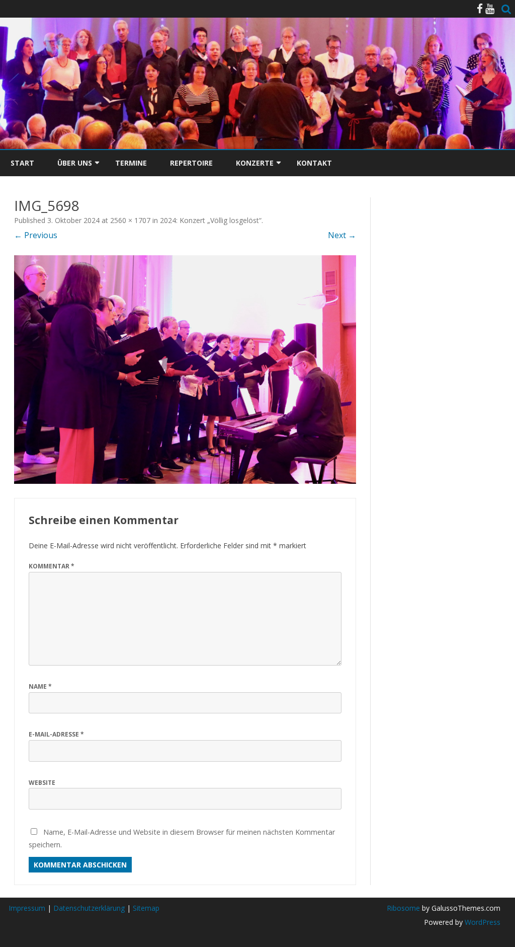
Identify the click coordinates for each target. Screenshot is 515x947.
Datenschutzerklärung (89, 908)
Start (22, 163)
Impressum (27, 908)
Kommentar (51, 566)
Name (40, 686)
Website (42, 782)
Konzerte (255, 163)
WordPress (481, 922)
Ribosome (403, 908)
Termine (131, 163)
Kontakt (314, 163)
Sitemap (146, 908)
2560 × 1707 (130, 220)
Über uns (74, 163)
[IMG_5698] (185, 369)
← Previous (35, 235)
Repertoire (191, 163)
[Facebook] (480, 9)
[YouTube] (489, 9)
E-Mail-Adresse (56, 734)
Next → (342, 235)
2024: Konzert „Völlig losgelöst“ (211, 220)
